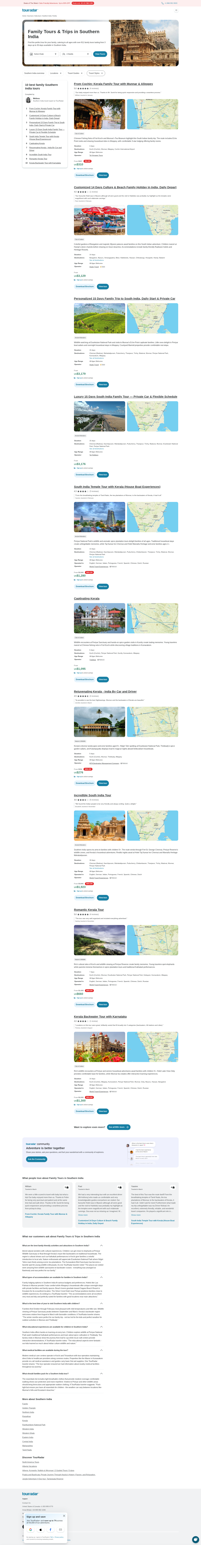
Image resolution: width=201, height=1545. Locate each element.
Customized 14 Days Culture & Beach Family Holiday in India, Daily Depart (45, 117)
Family (55, 16)
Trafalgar (92, 660)
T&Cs (52, 1537)
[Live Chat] (195, 1539)
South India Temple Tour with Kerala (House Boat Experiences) (44, 137)
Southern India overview (34, 73)
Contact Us (26, 1503)
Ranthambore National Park (33, 1425)
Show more (83, 1215)
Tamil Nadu (27, 1450)
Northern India (28, 1412)
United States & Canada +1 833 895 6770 (37, 1506)
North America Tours (30, 1462)
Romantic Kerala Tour (38, 159)
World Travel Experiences (98, 567)
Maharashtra (27, 1446)
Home (24, 16)
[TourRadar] (30, 10)
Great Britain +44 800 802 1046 (34, 1510)
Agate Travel (94, 267)
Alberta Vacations (29, 1466)
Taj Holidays (93, 455)
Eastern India (27, 1437)
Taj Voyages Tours (96, 155)
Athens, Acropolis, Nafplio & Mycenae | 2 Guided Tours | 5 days (48, 1471)
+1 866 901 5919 (171, 3)
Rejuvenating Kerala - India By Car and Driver (45, 149)
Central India (27, 1442)
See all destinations (96, 260)
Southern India (47, 16)
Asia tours (30, 16)
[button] (126, 169)
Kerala (25, 1421)
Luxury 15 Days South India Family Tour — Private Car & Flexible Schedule (47, 131)
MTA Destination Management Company (104, 763)
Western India (28, 1429)
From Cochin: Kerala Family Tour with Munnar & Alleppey (44, 110)
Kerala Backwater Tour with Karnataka (45, 163)
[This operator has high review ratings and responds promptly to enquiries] (103, 267)
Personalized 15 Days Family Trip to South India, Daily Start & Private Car (47, 124)
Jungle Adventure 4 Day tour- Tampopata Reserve (42, 1479)
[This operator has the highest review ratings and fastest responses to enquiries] (113, 567)
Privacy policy (59, 1537)
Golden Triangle (29, 1408)
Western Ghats (28, 1433)
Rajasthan (26, 1416)
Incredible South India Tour (40, 155)
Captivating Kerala (37, 143)
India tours (38, 16)
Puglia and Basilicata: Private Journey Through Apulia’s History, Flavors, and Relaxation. (58, 1475)
